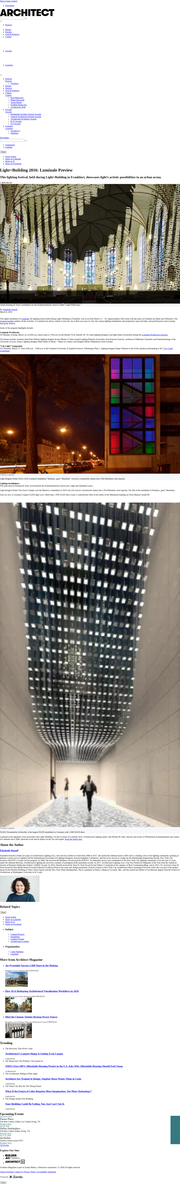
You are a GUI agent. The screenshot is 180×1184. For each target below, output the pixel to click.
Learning (9, 65)
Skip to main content (8, 1)
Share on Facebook (13, 164)
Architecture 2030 (18, 48)
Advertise (10, 1172)
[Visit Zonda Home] (11, 1178)
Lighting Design (17, 939)
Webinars (14, 70)
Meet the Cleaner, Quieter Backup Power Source (31, 1017)
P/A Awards (16, 63)
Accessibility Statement (46, 1172)
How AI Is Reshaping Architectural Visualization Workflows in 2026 (42, 991)
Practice (8, 32)
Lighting (8, 147)
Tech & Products (12, 34)
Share (3, 152)
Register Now (6, 1124)
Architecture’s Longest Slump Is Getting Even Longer (34, 1053)
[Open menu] (1, 21)
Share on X (10, 161)
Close (3, 1183)
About (2, 1172)
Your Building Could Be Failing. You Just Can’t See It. (35, 1104)
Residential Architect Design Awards (26, 53)
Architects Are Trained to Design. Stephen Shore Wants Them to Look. (43, 1078)
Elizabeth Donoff (10, 309)
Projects (8, 25)
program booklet (7, 321)
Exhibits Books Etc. (19, 46)
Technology (10, 145)
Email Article (10, 156)
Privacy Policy (30, 1172)
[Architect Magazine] (27, 15)
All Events (4, 1145)
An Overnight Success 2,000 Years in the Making (31, 965)
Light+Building (17, 952)
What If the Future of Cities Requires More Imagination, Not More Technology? (48, 1091)
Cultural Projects (17, 934)
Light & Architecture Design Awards (26, 56)
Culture (8, 37)
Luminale (25, 319)
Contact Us (19, 1172)
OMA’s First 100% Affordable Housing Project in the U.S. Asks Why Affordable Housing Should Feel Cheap (64, 1066)
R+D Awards (16, 60)
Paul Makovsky (17, 39)
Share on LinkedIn (13, 159)
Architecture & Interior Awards (23, 58)
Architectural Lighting (20, 941)
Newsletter (9, 5)
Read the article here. (73, 839)
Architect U (15, 67)
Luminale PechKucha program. (155, 335)
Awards (8, 51)
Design (8, 30)
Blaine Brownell (17, 41)
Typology (15, 27)
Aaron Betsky (16, 44)
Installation (15, 937)
